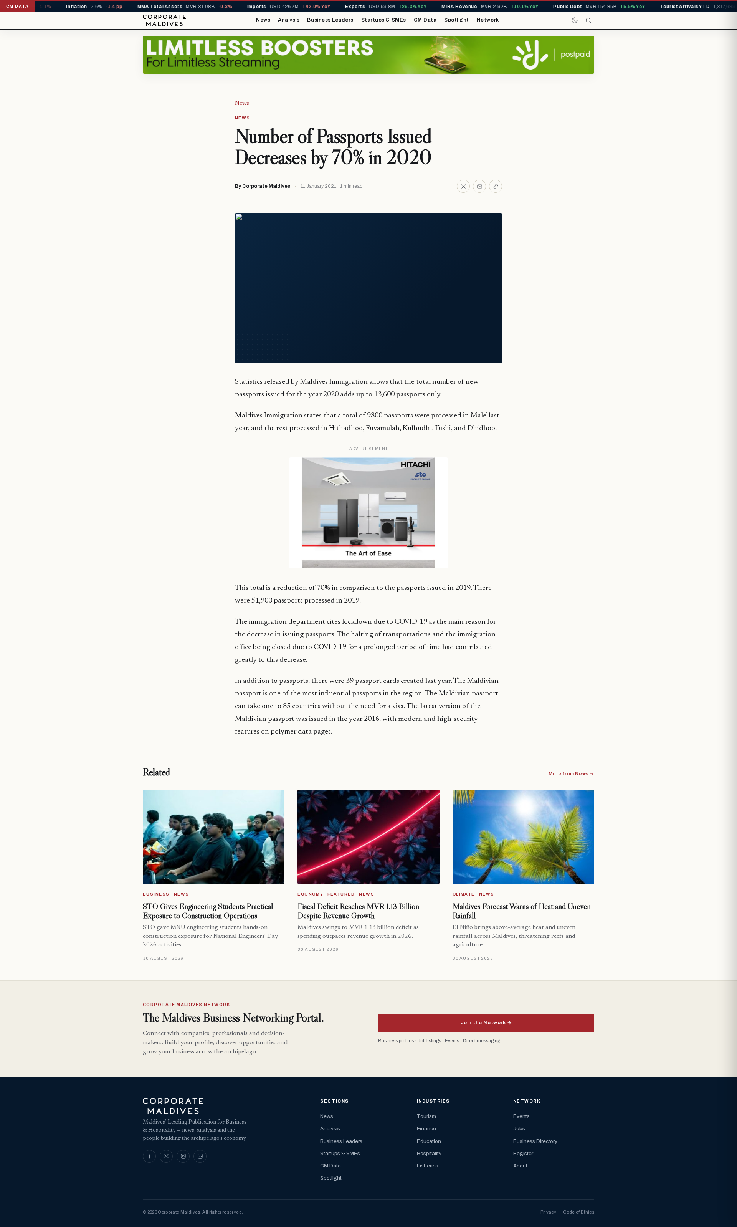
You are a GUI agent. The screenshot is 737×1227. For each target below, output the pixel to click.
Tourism (426, 1116)
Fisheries (427, 1166)
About (520, 1166)
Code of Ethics (578, 1212)
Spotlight (456, 20)
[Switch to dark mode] (574, 20)
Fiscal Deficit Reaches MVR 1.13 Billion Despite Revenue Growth (358, 911)
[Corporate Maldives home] (164, 20)
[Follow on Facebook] (149, 1156)
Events (521, 1116)
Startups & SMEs (383, 20)
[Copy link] (495, 186)
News (263, 20)
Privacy (548, 1212)
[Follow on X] (166, 1156)
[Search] (588, 20)
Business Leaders (330, 20)
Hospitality (429, 1153)
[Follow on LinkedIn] (200, 1156)
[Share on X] (463, 186)
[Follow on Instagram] (183, 1156)
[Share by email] (479, 186)
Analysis (288, 20)
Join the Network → (486, 1022)
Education (429, 1141)
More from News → (571, 774)
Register (523, 1153)
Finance (426, 1128)
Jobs (519, 1128)
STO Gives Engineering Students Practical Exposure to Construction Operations (208, 911)
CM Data (425, 20)
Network (488, 20)
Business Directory (535, 1141)
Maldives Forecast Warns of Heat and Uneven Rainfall (522, 911)
